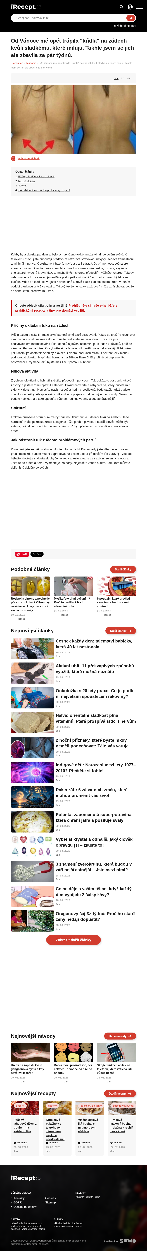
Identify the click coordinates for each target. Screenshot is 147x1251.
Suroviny (70, 1226)
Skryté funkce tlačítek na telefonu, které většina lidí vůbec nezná (114, 1069)
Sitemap (50, 1202)
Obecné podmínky (25, 1206)
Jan (116, 78)
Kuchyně (15, 1226)
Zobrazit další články (73, 940)
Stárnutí (22, 185)
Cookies (50, 1198)
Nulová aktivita (26, 181)
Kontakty (19, 1198)
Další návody (118, 1036)
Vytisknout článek (28, 158)
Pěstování (15, 1229)
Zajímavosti (59, 1226)
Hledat (130, 18)
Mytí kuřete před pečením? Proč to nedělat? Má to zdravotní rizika (72, 602)
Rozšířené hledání (124, 25)
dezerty (20, 1105)
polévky (89, 1197)
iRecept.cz (17, 62)
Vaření (25, 1229)
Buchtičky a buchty (91, 1105)
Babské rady (17, 1223)
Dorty (97, 1197)
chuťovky (79, 1197)
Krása (27, 1223)
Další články (123, 569)
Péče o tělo (26, 1226)
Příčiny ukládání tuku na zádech (36, 176)
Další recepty (118, 1093)
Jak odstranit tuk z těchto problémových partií (44, 190)
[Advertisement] (73, 223)
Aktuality (58, 1223)
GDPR (17, 1202)
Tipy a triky (37, 1226)
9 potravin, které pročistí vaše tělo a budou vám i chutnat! (113, 602)
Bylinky (66, 1223)
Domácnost (36, 1223)
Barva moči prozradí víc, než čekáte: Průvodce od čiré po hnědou (73, 1069)
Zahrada (33, 1229)
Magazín (31, 62)
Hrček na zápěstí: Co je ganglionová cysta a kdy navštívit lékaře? (27, 1069)
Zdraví (42, 1229)
